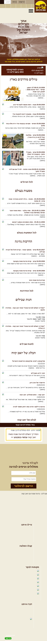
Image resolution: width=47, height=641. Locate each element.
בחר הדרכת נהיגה (25, 536)
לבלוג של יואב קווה (26, 420)
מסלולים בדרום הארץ (23, 557)
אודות (30, 608)
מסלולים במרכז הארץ (23, 553)
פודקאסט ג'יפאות (16, 586)
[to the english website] (2, 6)
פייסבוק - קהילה (18, 575)
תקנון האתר (27, 615)
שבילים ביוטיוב (19, 579)
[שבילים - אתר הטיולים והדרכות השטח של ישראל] (40, 6)
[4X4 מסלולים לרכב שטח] (23, 430)
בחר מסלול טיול (26, 529)
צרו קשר (29, 612)
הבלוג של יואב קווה (14, 582)
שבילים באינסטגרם (14, 590)
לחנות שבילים (27, 344)
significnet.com (10, 635)
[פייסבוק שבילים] (13, 6)
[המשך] (40, 98)
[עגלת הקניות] (29, 6)
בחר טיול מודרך (26, 532)
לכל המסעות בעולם (26, 232)
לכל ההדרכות (26, 291)
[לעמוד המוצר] (40, 321)
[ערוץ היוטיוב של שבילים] (23, 6)
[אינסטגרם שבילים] (18, 6)
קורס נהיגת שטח (25, 540)
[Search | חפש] (2, 2)
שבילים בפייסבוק (17, 571)
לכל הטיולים (27, 182)
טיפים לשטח (27, 561)
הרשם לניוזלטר (23, 485)
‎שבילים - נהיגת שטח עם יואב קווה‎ (34, 494)
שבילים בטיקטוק (30, 596)
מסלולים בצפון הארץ (24, 550)
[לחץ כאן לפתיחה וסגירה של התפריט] (31, 11)
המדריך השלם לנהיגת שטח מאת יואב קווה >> (23, 435)
